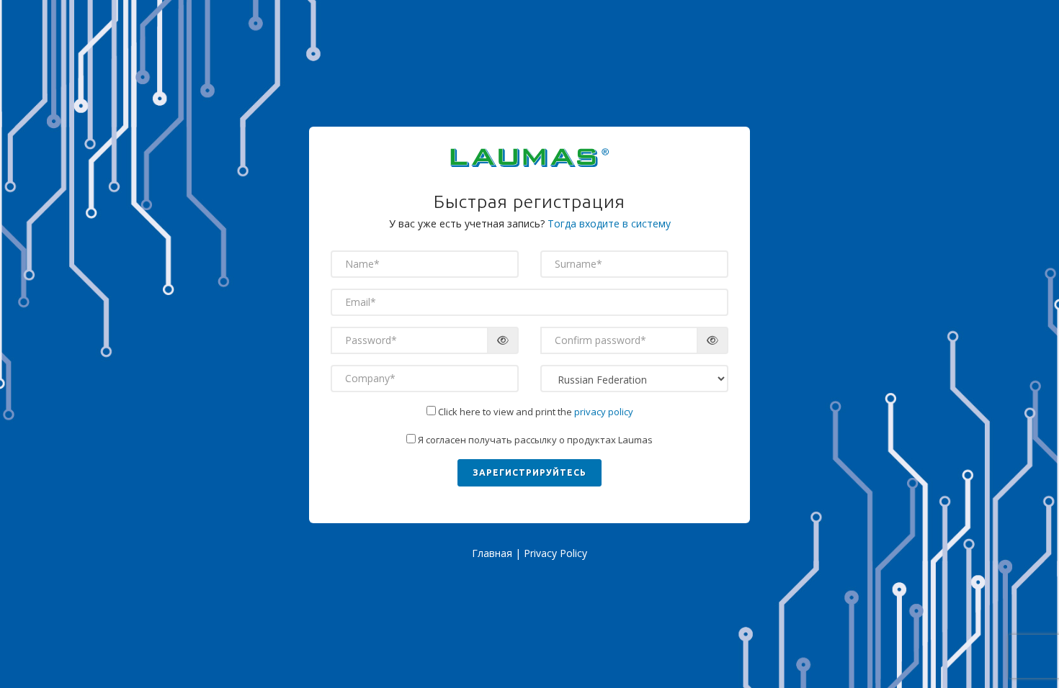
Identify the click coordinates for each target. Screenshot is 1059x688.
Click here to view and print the (534, 411)
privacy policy (603, 411)
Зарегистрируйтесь (529, 472)
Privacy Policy (555, 553)
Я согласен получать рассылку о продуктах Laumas (534, 439)
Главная (492, 553)
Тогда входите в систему (609, 223)
